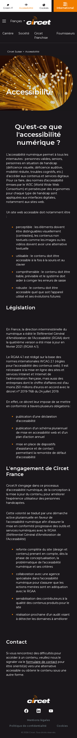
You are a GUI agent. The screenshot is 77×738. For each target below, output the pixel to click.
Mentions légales (38, 720)
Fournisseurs (65, 33)
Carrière (8, 33)
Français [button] (16, 21)
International (65, 7)
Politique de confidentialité (27, 725)
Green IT (8, 7)
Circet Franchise (41, 36)
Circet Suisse (14, 51)
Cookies (43, 7)
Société (23, 33)
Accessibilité (27, 6)
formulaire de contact (41, 662)
